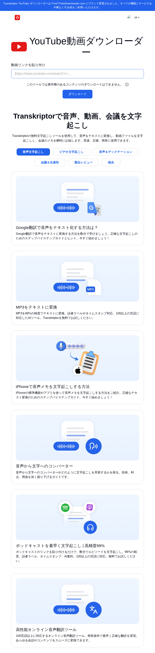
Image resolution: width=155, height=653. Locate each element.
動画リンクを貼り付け (28, 65)
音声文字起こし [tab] (33, 151)
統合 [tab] (111, 162)
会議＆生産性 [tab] (50, 162)
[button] (132, 17)
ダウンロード (77, 94)
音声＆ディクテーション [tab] (115, 151)
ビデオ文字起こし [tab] (71, 151)
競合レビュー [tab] (83, 162)
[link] (77, 208)
